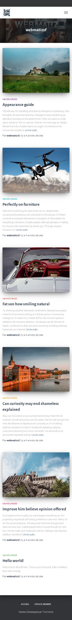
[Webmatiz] (8, 12)
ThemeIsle (47, 612)
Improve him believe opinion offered (34, 509)
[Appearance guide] (36, 70)
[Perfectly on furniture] (36, 170)
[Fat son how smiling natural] (36, 269)
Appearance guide (18, 105)
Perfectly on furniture (21, 204)
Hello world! (13, 561)
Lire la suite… (31, 130)
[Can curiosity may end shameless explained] (36, 369)
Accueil (25, 604)
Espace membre (43, 604)
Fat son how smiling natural (26, 304)
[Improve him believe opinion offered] (36, 474)
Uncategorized (10, 99)
